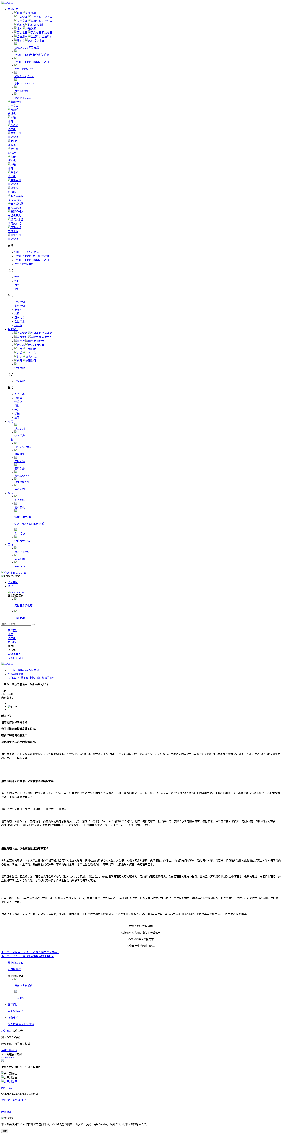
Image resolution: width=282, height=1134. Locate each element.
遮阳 (17, 417)
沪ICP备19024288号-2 (13, 1100)
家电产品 (13, 9)
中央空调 (19, 301)
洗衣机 (18, 309)
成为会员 (6, 1030)
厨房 (17, 285)
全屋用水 (19, 321)
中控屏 (18, 398)
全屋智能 (19, 381)
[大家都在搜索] (33, 624)
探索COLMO (15, 658)
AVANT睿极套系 (24, 264)
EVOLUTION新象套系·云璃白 (31, 260)
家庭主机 (19, 394)
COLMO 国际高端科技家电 (23, 670)
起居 (17, 277)
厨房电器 (19, 317)
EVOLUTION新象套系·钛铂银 (31, 256)
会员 (10, 493)
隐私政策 (6, 1112)
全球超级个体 (16, 674)
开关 (17, 409)
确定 (5, 1131)
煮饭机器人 (14, 654)
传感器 (18, 401)
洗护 (17, 281)
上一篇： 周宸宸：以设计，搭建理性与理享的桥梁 (30, 952)
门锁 (17, 405)
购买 (10, 421)
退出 (10, 586)
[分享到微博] (9, 1081)
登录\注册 (21, 572)
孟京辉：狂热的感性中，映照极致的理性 (31, 677)
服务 (10, 439)
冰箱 (17, 313)
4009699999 (7, 1057)
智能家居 (13, 329)
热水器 (18, 325)
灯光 (17, 413)
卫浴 (17, 288)
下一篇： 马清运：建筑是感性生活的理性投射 (27, 956)
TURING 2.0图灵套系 (26, 252)
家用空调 (19, 305)
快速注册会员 (9, 1050)
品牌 (10, 544)
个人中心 (13, 582)
